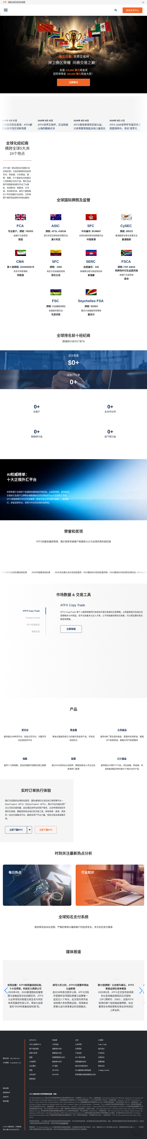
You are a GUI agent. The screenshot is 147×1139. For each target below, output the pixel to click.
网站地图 (6, 1101)
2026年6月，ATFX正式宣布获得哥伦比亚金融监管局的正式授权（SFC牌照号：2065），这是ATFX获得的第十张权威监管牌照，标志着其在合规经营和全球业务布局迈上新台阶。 (116, 997)
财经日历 (101, 1066)
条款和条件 (6, 1092)
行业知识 (87, 872)
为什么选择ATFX (35, 1044)
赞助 (30, 1070)
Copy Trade (102, 1044)
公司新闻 (32, 1062)
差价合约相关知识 (81, 1066)
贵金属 (54, 1040)
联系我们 (32, 1079)
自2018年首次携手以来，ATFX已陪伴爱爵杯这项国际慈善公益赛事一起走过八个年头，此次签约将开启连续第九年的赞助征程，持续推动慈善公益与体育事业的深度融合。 (71, 996)
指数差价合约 (57, 1049)
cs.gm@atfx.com (15, 1063)
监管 (30, 1057)
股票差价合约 (57, 1053)
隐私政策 (6, 1088)
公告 (76, 1040)
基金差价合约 (57, 1062)
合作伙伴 (32, 1074)
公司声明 (78, 1044)
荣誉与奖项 (33, 1053)
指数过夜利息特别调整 (16, 2)
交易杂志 (101, 1057)
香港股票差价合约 (58, 1057)
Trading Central (103, 1070)
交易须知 (78, 1049)
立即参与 (73, 82)
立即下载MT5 (45, 830)
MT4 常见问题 (80, 1057)
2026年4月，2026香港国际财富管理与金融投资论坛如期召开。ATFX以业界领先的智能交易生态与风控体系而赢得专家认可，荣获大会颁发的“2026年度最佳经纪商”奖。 (25, 996)
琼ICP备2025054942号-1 (11, 1129)
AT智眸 (100, 1040)
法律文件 (6, 1097)
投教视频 (101, 1062)
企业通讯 (32, 1066)
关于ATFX (32, 1040)
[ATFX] (73, 10)
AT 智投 (55, 1066)
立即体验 (71, 629)
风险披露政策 (63, 1123)
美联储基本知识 (80, 1062)
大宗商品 (55, 1044)
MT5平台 (55, 1070)
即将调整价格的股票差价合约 (85, 1074)
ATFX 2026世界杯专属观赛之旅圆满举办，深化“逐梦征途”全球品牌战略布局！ (125, 128)
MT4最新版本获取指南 (83, 1070)
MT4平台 (55, 1074)
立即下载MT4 (15, 830)
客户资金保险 (34, 1049)
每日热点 (15, 872)
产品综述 (78, 1053)
